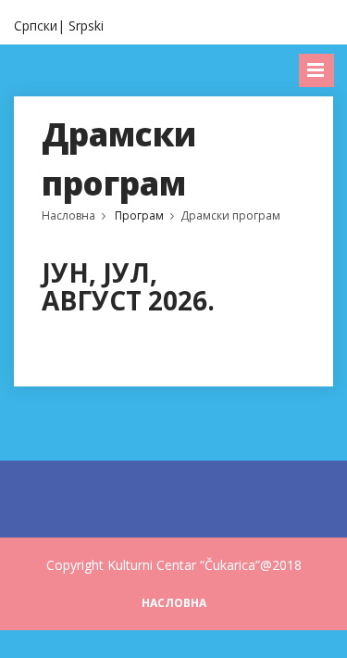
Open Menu (316, 70)
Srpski (86, 25)
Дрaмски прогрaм (230, 215)
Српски (35, 25)
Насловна (68, 215)
